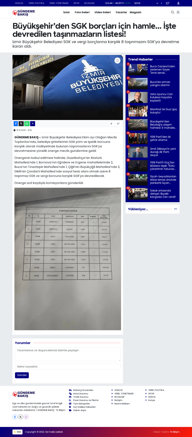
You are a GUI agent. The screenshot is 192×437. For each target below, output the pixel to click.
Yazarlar (121, 12)
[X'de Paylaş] (21, 123)
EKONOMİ (89, 3)
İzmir (66, 12)
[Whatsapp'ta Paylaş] (27, 123)
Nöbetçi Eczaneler (83, 390)
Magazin (135, 12)
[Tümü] (175, 209)
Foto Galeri (82, 12)
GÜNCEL (19, 3)
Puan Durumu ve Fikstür (86, 400)
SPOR (76, 3)
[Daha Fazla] (32, 123)
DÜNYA (152, 396)
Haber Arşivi (79, 410)
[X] (20, 416)
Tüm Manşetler (81, 403)
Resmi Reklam (122, 403)
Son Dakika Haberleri (84, 406)
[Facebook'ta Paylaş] (16, 123)
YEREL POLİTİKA (36, 3)
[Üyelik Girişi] (177, 3)
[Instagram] (26, 416)
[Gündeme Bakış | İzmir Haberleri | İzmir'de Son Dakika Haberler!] (23, 12)
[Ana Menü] (178, 12)
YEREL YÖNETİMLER (58, 3)
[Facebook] (14, 416)
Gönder (22, 375)
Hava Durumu (80, 393)
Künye (151, 400)
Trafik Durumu (80, 396)
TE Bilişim (175, 431)
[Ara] (173, 12)
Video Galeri (102, 12)
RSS (18, 431)
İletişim (118, 400)
